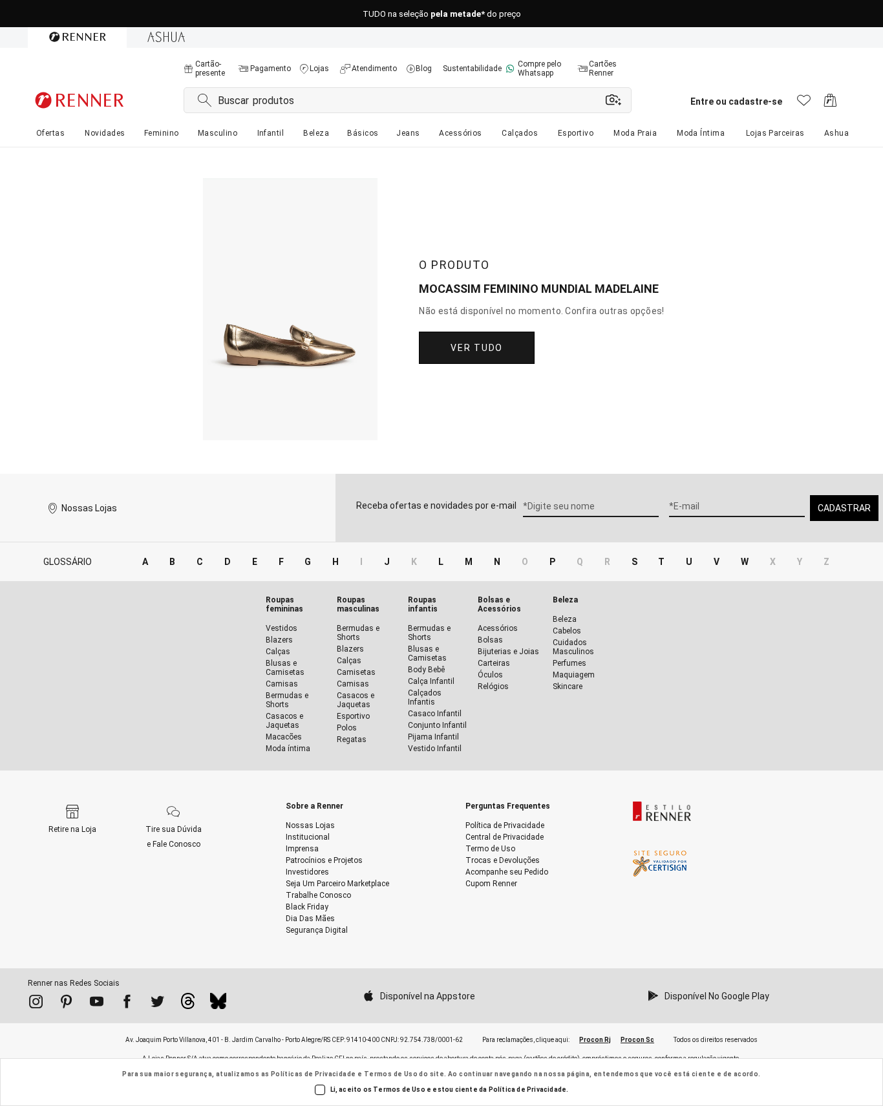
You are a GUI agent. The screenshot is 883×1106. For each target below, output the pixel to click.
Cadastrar (844, 508)
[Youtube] (97, 1004)
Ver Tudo (476, 348)
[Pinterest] (66, 1004)
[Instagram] (36, 1004)
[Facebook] (127, 1004)
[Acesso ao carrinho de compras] (830, 104)
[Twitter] (157, 1004)
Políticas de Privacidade (313, 1074)
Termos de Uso (391, 1074)
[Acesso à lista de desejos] (804, 104)
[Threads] (188, 1004)
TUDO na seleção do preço (442, 14)
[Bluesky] (218, 1004)
